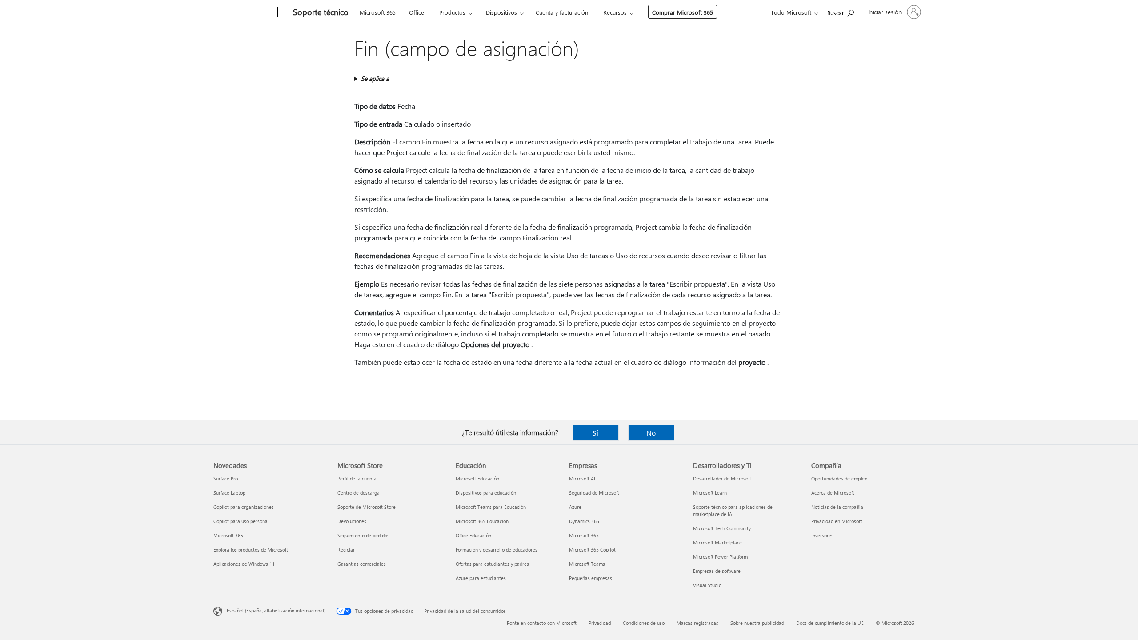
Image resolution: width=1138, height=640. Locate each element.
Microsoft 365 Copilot (592, 549)
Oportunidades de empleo (839, 478)
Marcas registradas (697, 623)
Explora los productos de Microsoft (250, 549)
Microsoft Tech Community (722, 528)
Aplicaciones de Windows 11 (244, 563)
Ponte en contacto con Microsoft (542, 623)
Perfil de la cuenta (357, 478)
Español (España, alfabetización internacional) (276, 610)
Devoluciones (351, 521)
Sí (595, 432)
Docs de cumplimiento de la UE (830, 623)
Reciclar (346, 549)
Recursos (615, 12)
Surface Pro (225, 478)
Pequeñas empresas (590, 578)
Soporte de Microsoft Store (366, 507)
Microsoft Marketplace (717, 542)
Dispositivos (501, 12)
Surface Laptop (229, 492)
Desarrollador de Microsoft (722, 478)
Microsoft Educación (477, 478)
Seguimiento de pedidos (363, 535)
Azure (575, 507)
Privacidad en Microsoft (836, 521)
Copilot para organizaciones (243, 507)
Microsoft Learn (710, 492)
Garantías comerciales (361, 563)
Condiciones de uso (644, 623)
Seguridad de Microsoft (594, 492)
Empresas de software (717, 571)
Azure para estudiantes (481, 578)
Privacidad (600, 623)
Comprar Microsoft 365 (682, 12)
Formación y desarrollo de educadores (496, 549)
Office (416, 12)
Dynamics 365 (584, 521)
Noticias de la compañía (837, 507)
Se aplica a (375, 78)
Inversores (822, 535)
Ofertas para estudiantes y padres (492, 563)
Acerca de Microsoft (832, 492)
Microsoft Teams (587, 563)
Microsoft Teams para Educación (491, 507)
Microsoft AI (582, 478)
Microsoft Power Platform (720, 556)
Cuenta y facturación (562, 12)
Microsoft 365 (378, 12)
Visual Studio (707, 585)
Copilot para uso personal (241, 521)
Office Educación (473, 535)
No (651, 432)
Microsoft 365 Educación (482, 521)
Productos (452, 12)
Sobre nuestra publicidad (757, 623)
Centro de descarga (358, 492)
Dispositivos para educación (486, 492)
